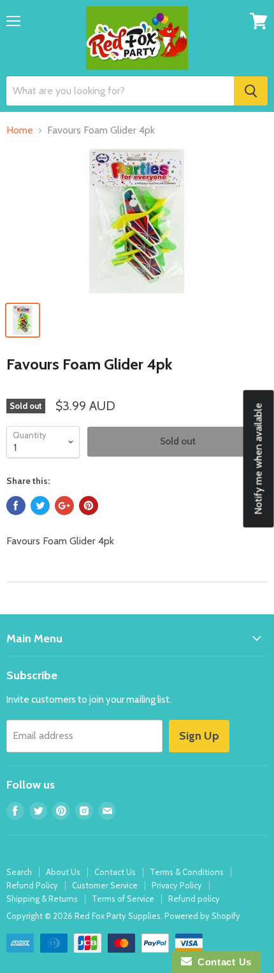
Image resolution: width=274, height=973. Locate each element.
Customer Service (105, 885)
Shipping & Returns (42, 899)
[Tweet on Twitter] (40, 505)
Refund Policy (32, 885)
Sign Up (199, 736)
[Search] (251, 91)
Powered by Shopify (202, 916)
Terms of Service (123, 899)
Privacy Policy (177, 885)
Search (19, 872)
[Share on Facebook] (15, 505)
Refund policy (194, 899)
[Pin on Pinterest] (88, 505)
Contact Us (115, 872)
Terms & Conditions (187, 872)
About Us (63, 872)
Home (19, 130)
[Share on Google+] (64, 505)
